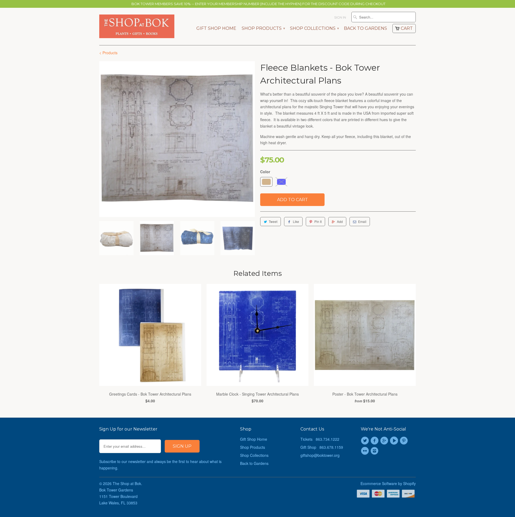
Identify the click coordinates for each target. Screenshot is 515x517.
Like (296, 221)
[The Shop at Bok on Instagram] (375, 451)
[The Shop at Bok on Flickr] (365, 451)
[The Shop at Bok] (136, 26)
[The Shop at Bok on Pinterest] (404, 441)
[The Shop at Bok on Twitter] (365, 441)
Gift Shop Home (216, 28)
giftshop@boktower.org (320, 455)
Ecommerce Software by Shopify (388, 483)
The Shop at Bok (127, 483)
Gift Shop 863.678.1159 (321, 447)
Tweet (273, 221)
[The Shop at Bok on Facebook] (375, 441)
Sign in (340, 17)
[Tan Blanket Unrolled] (177, 139)
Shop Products (263, 28)
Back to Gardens (365, 28)
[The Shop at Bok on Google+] (385, 441)
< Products (108, 52)
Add (340, 221)
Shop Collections (314, 28)
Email (362, 221)
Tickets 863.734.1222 (319, 439)
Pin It (318, 221)
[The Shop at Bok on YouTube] (395, 441)
